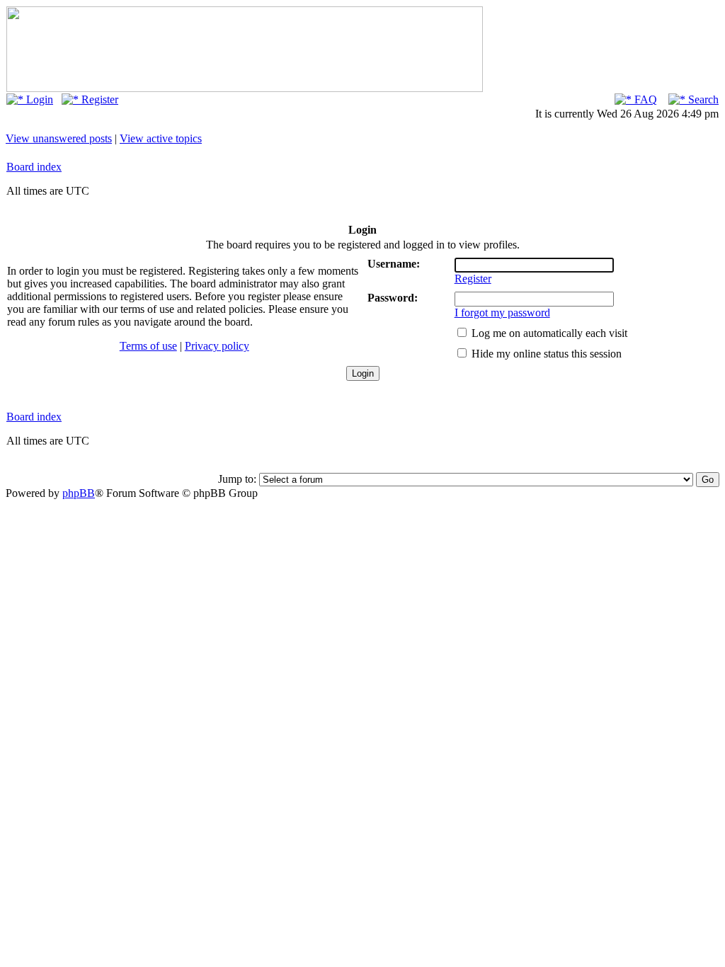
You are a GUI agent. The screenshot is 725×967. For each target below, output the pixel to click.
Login (38, 99)
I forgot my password (502, 313)
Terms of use (148, 346)
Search (702, 99)
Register (98, 99)
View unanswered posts (59, 138)
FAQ (644, 99)
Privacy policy (217, 346)
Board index (34, 167)
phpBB (78, 493)
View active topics (161, 138)
